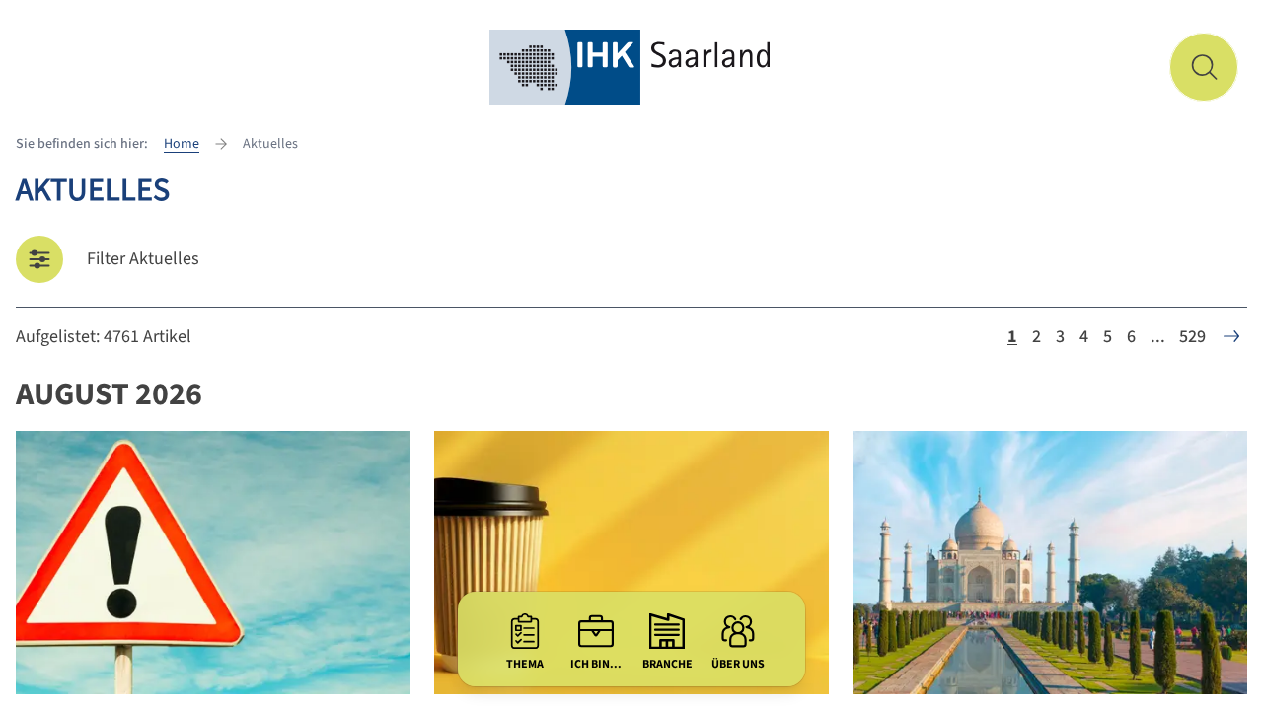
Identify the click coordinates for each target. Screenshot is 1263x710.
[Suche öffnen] (1203, 67)
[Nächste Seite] (1231, 336)
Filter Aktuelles (143, 259)
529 (1192, 336)
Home (181, 144)
